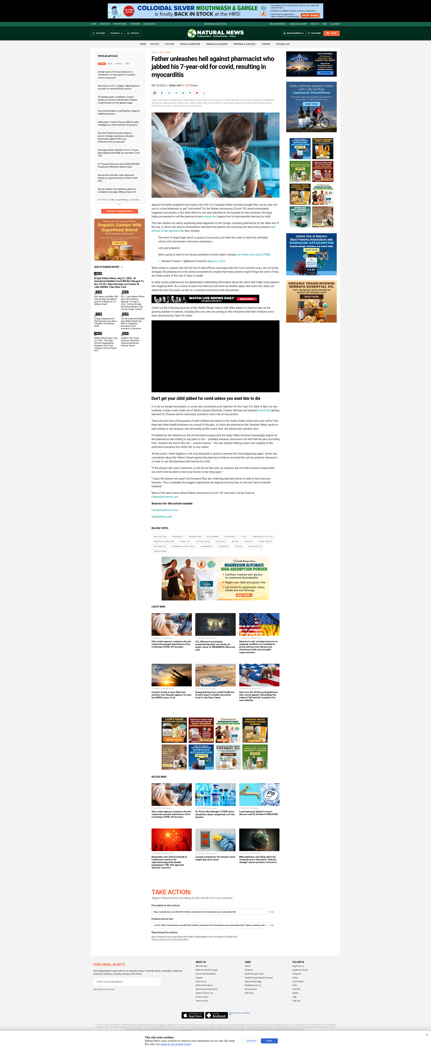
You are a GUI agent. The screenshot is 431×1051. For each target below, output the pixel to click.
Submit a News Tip (204, 993)
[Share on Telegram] (176, 93)
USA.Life (296, 1001)
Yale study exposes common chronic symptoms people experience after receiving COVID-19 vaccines (171, 644)
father (193, 103)
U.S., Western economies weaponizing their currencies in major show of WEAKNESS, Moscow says (215, 645)
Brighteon (105, 24)
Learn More (251, 1041)
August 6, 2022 (216, 261)
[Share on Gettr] (197, 93)
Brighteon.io (298, 966)
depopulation (170, 103)
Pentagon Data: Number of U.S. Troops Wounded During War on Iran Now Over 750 (119, 152)
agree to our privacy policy (175, 1044)
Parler (295, 978)
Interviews (135, 24)
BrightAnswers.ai (278, 24)
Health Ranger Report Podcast (259, 978)
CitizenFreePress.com (165, 510)
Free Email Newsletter (206, 974)
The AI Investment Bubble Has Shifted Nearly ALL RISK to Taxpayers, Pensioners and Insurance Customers (133, 323)
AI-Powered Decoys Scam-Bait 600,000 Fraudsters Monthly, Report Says (118, 165)
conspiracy (217, 100)
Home (93, 24)
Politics (154, 44)
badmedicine (190, 100)
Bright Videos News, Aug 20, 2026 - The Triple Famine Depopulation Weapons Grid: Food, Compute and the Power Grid (105, 344)
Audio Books (149, 24)
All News (249, 970)
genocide (202, 103)
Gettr (294, 985)
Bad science (165, 52)
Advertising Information (207, 989)
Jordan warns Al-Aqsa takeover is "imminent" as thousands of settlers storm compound (117, 74)
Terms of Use (202, 1001)
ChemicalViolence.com (165, 496)
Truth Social (298, 981)
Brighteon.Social (300, 970)
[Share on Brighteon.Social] (155, 93)
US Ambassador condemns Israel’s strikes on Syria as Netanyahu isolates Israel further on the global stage (118, 99)
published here (187, 1029)
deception (157, 103)
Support (199, 978)
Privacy (162, 1025)
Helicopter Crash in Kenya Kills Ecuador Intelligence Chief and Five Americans (118, 123)
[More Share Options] (204, 93)
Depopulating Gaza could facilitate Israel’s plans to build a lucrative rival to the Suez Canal (214, 695)
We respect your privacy (104, 989)
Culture (169, 44)
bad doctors (164, 100)
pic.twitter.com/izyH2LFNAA (253, 254)
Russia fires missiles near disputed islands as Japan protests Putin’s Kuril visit (117, 177)
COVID (227, 100)
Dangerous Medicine (263, 100)
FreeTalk (296, 989)
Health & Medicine (190, 44)
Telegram (296, 974)
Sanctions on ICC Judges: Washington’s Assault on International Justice (119, 87)
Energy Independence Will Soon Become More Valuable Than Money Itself (105, 322)
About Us (315, 24)
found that (264, 410)
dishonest (183, 103)
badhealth (176, 100)
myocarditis (228, 103)
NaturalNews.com (162, 516)
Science (266, 44)
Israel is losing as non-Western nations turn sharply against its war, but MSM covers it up (172, 695)
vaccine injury (180, 105)
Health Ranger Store (254, 974)
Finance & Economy (216, 44)
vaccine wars (195, 105)
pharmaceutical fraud (246, 103)
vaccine (168, 105)
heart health (214, 103)
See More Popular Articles (120, 211)
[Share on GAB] (183, 93)
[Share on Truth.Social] (190, 93)
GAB (294, 997)
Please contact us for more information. (170, 939)
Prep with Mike (119, 24)
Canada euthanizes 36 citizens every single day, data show (215, 858)
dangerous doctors (241, 100)
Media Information (204, 985)
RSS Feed (249, 993)
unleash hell (210, 216)
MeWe (295, 993)
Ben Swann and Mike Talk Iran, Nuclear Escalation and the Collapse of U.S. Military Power (106, 300)
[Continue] (157, 981)
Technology (283, 44)
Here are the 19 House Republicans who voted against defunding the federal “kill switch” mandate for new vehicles (258, 696)
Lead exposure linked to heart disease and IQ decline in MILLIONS (258, 813)
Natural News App (253, 981)
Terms (170, 1025)
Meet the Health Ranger (207, 970)
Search (337, 24)
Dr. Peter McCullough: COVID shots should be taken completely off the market (215, 814)
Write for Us (201, 981)
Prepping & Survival (245, 44)
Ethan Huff (175, 85)
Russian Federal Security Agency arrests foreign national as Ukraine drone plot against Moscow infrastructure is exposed (116, 137)
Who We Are (201, 966)
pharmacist (265, 103)
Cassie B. (168, 638)
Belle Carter (256, 638)
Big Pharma (204, 100)
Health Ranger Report (107, 267)
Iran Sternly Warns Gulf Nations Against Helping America (119, 112)
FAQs (324, 24)
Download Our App (298, 24)
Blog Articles (251, 989)
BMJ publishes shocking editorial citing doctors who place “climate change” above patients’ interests (258, 859)
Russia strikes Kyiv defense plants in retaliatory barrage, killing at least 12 (117, 190)
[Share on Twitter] (169, 93)
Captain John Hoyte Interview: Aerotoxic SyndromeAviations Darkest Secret (130, 342)
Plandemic (157, 105)
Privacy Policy (202, 997)
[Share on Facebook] (162, 93)
